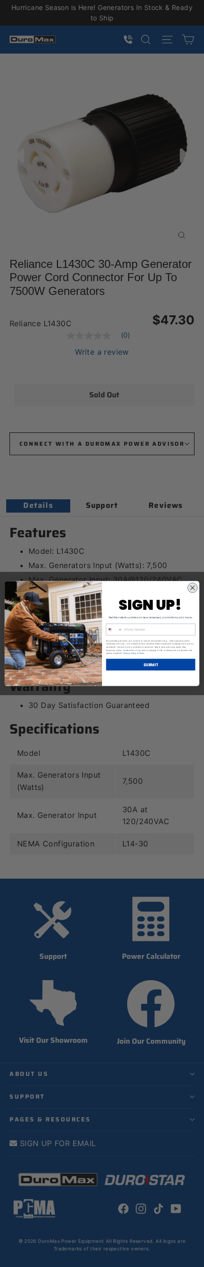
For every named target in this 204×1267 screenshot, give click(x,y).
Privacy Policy (129, 653)
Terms (142, 653)
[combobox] (114, 629)
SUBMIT (150, 664)
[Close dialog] (193, 588)
